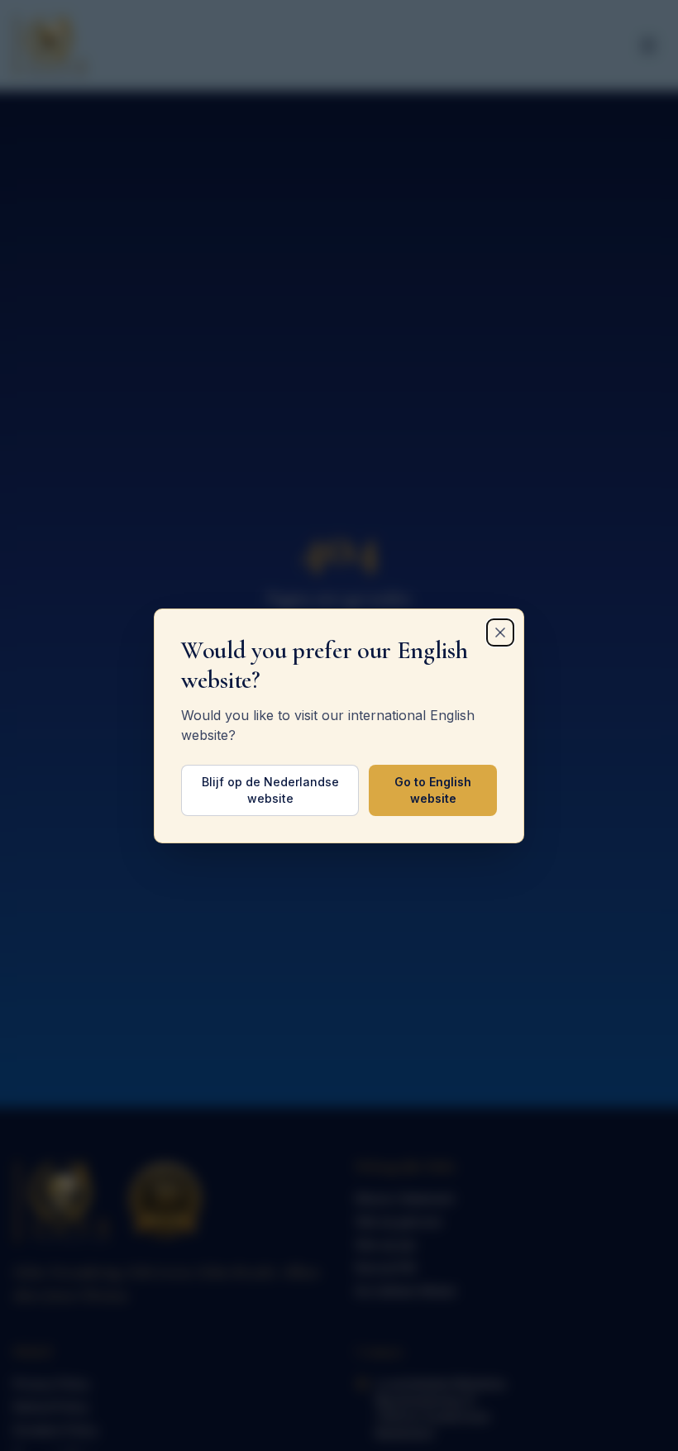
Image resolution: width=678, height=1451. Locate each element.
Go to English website (432, 790)
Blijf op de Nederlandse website (270, 790)
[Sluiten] (500, 632)
